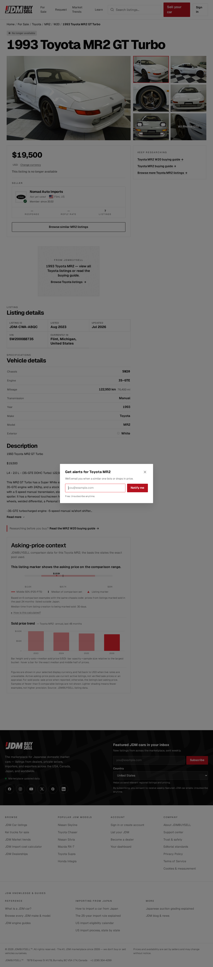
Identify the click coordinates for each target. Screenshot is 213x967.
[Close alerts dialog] (145, 472)
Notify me (137, 488)
